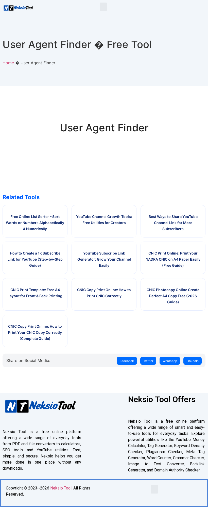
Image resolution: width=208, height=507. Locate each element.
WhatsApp (170, 361)
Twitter (148, 361)
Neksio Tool (61, 488)
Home (8, 62)
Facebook (127, 361)
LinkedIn (192, 361)
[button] (103, 7)
